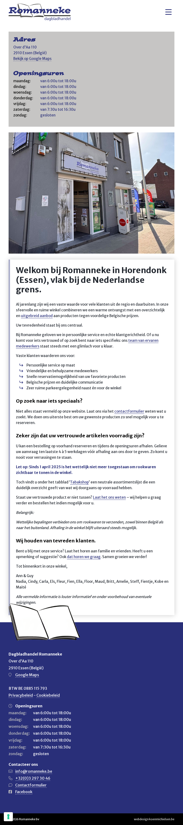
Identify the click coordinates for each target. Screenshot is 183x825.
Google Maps (27, 674)
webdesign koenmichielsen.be (154, 819)
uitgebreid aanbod (37, 316)
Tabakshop (79, 482)
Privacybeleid (21, 695)
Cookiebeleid (48, 695)
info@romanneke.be (33, 771)
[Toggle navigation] (168, 12)
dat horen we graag (84, 557)
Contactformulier (31, 785)
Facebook (23, 791)
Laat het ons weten (109, 497)
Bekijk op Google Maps (32, 58)
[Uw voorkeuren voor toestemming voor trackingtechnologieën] (8, 816)
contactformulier (129, 411)
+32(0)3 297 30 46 (32, 778)
